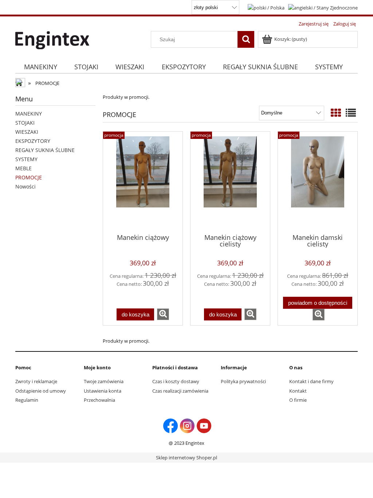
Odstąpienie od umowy (40, 391)
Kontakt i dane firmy (311, 381)
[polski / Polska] (266, 7)
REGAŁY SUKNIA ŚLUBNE (45, 150)
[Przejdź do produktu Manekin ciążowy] (143, 181)
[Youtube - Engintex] (204, 425)
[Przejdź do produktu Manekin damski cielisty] (318, 181)
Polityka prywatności (243, 381)
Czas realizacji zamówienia (180, 391)
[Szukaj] (245, 39)
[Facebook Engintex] (170, 425)
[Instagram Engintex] (187, 425)
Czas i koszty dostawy (175, 381)
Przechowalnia (99, 400)
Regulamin (26, 400)
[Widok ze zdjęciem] (336, 113)
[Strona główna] (52, 39)
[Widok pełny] (351, 113)
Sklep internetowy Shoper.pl (186, 457)
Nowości (25, 186)
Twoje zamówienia (103, 381)
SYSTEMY (26, 159)
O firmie (298, 400)
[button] (163, 314)
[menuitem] (40, 67)
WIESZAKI (26, 131)
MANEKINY (28, 113)
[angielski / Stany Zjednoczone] (323, 7)
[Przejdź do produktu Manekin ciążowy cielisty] (230, 181)
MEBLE (23, 168)
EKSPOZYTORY (32, 140)
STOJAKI (25, 122)
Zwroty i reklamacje (36, 381)
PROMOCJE (28, 177)
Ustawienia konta (102, 391)
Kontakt (298, 391)
